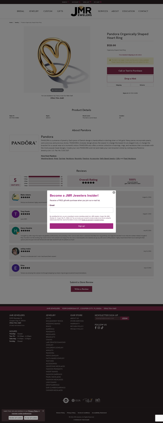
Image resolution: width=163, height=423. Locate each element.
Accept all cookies (31, 418)
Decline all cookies (15, 418)
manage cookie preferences (21, 413)
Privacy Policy (33, 411)
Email (52, 205)
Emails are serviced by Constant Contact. (93, 220)
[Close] (114, 192)
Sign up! (81, 226)
